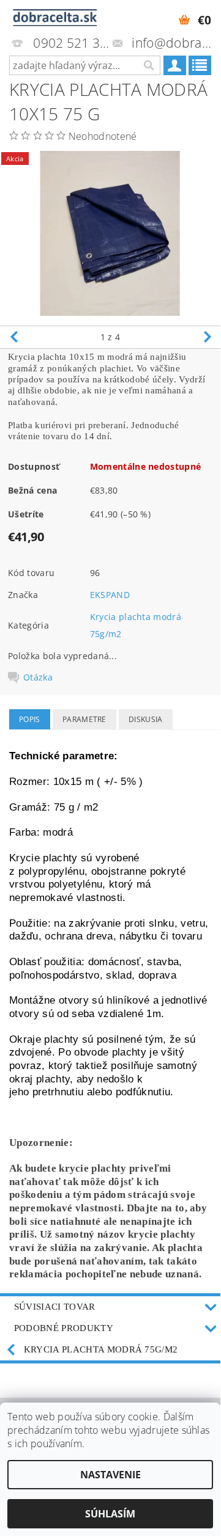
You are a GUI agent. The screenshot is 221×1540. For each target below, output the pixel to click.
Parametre (84, 719)
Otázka (38, 677)
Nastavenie (110, 1474)
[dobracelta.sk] (55, 16)
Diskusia (146, 719)
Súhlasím (110, 1513)
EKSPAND (110, 594)
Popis (29, 719)
